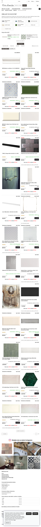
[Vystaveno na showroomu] (11, 90)
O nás (19, 1)
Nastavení (8, 522)
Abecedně (22, 45)
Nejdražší (17, 45)
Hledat (24, 5)
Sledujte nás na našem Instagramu (22, 440)
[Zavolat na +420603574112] (7, 0)
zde (14, 520)
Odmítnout (29, 513)
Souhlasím (35, 513)
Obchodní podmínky (5, 474)
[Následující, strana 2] (36, 434)
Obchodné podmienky (5, 476)
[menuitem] (6, 9)
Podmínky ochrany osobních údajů (7, 477)
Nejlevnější (12, 45)
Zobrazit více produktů (20, 40)
